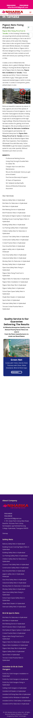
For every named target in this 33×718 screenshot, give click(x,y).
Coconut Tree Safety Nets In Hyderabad (15, 237)
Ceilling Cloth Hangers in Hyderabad (14, 688)
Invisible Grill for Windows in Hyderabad (15, 697)
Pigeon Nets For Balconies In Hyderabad (15, 279)
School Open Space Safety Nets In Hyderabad (13, 292)
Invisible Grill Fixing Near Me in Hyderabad (16, 694)
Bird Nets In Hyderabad (10, 206)
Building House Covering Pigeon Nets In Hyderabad (15, 220)
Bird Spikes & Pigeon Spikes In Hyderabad (16, 216)
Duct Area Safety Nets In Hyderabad (14, 255)
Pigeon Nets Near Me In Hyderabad (14, 285)
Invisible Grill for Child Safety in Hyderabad (16, 701)
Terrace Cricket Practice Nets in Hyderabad (12, 308)
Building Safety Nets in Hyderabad (13, 225)
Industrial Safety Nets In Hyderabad (14, 258)
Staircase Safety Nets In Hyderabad (14, 303)
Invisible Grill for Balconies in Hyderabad (15, 704)
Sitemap (5, 533)
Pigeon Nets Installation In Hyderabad (15, 282)
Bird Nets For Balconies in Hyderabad (14, 203)
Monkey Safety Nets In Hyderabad (13, 264)
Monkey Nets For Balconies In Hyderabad (16, 261)
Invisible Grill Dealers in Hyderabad (14, 691)
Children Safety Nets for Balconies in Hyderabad (14, 232)
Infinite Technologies (20, 716)
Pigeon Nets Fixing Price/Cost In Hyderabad (13, 274)
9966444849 (14, 372)
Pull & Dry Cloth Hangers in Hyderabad (15, 679)
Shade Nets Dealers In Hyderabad (13, 297)
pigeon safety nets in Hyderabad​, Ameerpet (13, 250)
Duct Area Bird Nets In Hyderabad (13, 246)
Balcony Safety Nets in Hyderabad (13, 200)
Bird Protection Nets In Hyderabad (13, 213)
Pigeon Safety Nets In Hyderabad (13, 288)
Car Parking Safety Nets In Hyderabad (15, 228)
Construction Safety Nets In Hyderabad (15, 240)
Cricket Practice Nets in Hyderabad (13, 243)
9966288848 (8, 516)
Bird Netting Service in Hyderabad (13, 209)
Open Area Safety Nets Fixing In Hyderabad (12, 269)
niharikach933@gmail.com (12, 518)
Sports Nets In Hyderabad (11, 300)
